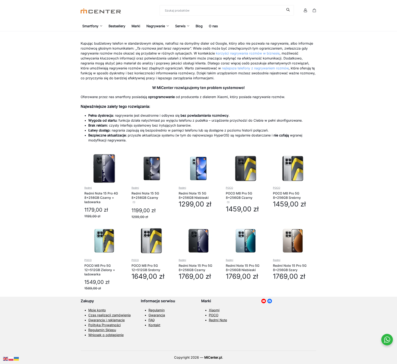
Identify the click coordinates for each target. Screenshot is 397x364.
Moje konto (97, 310)
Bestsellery (117, 26)
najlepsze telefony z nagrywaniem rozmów (255, 68)
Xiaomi (214, 310)
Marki (136, 26)
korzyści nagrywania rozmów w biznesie (248, 53)
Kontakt (154, 325)
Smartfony (90, 26)
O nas (213, 26)
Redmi (88, 187)
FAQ (151, 320)
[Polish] (11, 358)
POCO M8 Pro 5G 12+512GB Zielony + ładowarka (99, 270)
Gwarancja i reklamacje (106, 320)
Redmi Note (218, 320)
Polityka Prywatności (104, 325)
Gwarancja (156, 315)
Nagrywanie (155, 26)
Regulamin (156, 310)
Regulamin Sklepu (102, 330)
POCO (229, 187)
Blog (199, 26)
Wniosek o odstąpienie (106, 335)
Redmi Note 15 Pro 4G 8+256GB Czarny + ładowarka (101, 197)
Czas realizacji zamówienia (109, 315)
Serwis (180, 26)
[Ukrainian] (16, 358)
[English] (5, 358)
